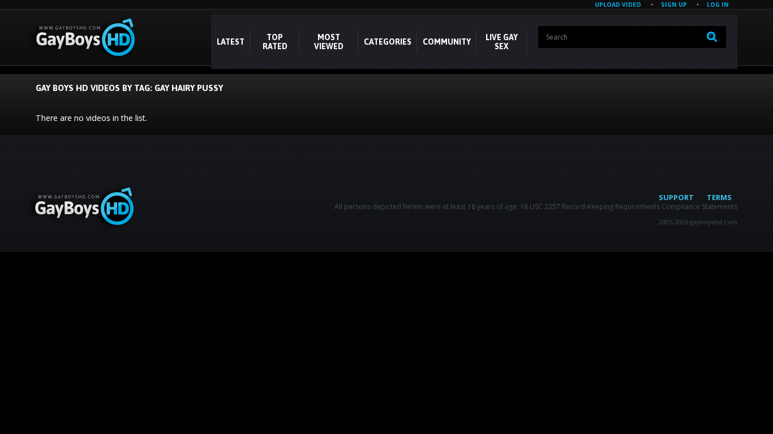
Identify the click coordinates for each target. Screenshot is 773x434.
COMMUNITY (447, 41)
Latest (230, 41)
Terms (719, 197)
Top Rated (275, 42)
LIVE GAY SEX (502, 42)
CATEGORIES (387, 41)
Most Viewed (328, 42)
